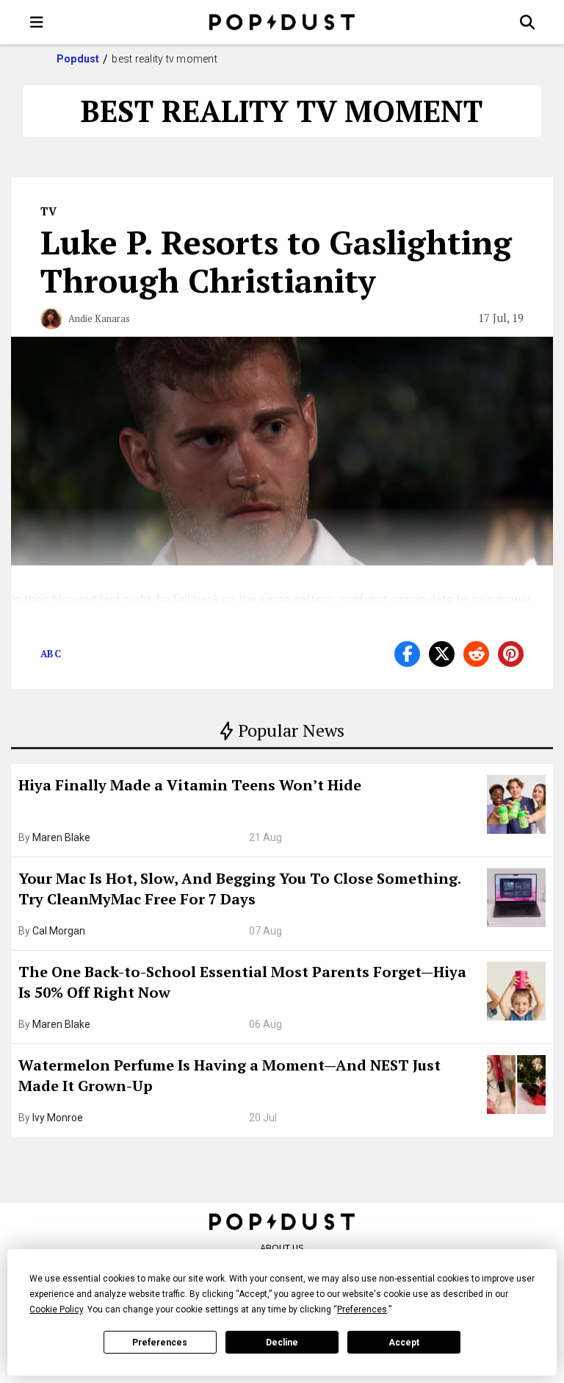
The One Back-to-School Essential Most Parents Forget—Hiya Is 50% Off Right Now (242, 982)
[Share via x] (442, 654)
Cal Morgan (58, 931)
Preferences (159, 1342)
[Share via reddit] (476, 654)
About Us (282, 1248)
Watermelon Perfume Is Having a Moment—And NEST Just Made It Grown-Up (229, 1075)
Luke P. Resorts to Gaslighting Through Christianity (276, 261)
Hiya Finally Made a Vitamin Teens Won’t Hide (189, 785)
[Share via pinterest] (511, 654)
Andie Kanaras (99, 318)
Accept (403, 1342)
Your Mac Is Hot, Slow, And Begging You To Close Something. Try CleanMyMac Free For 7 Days (239, 888)
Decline (282, 1342)
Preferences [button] (362, 1309)
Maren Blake (61, 837)
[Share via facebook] (407, 654)
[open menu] (37, 22)
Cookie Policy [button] (56, 1309)
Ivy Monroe (57, 1117)
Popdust (78, 59)
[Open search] (527, 22)
